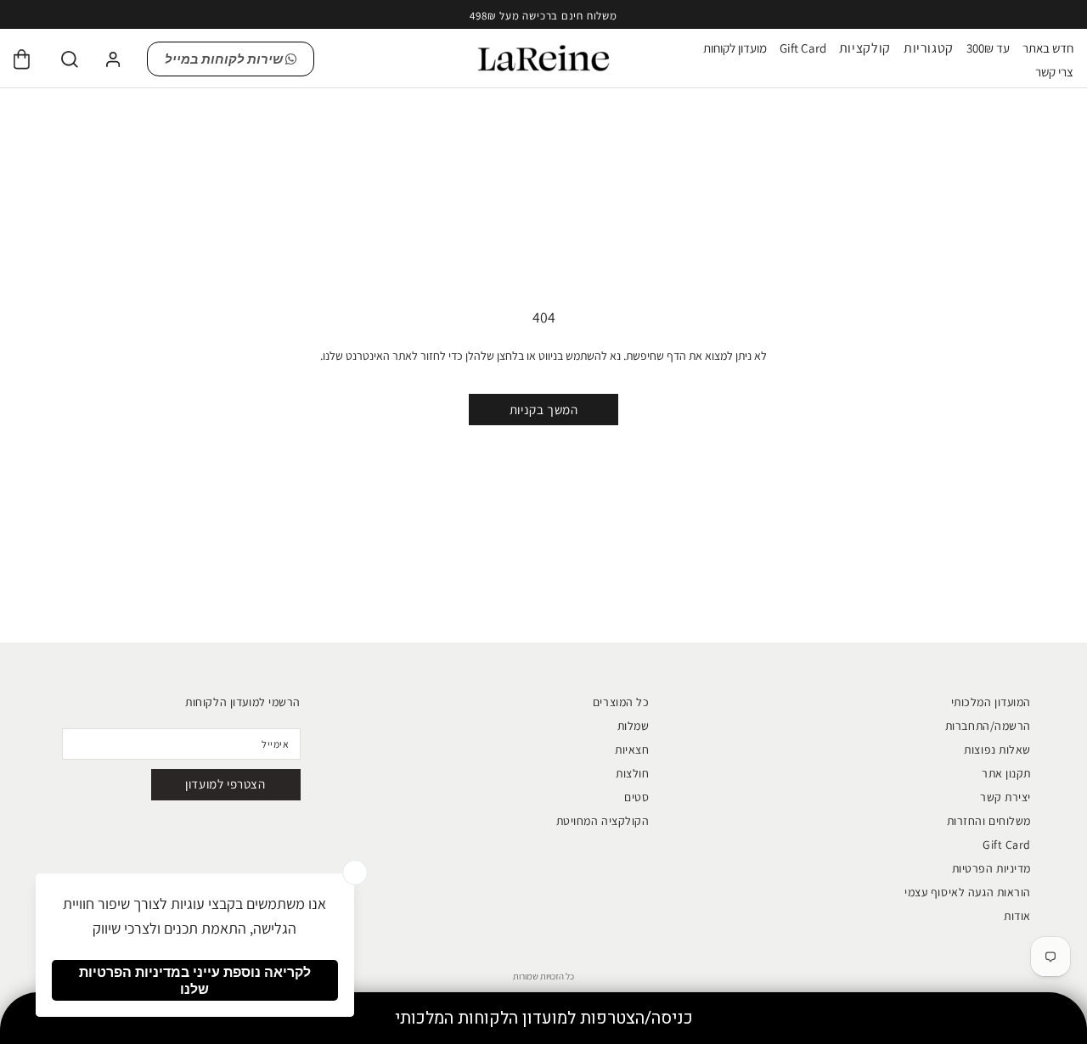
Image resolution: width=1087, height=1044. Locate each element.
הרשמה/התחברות (988, 725)
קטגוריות (929, 48)
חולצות (632, 773)
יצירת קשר (1005, 797)
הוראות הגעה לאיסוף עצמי (967, 892)
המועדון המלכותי (991, 702)
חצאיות (632, 749)
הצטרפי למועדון (225, 784)
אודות (1017, 915)
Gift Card (803, 48)
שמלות (633, 725)
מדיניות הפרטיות (991, 868)
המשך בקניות (544, 409)
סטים (636, 797)
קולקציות (865, 48)
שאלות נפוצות (997, 749)
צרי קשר (1054, 72)
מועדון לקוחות (735, 48)
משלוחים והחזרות (989, 820)
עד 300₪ (988, 48)
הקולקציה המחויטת (603, 820)
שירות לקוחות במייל (225, 59)
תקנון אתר (1006, 773)
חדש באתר (1047, 48)
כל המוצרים (621, 702)
